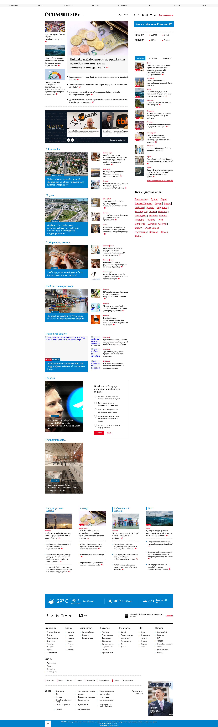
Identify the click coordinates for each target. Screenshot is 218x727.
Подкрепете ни (83, 705)
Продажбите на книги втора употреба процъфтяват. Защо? (160, 160)
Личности (144, 641)
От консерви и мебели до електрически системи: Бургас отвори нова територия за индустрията (63, 229)
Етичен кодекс (104, 697)
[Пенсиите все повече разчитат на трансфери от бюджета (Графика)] (95, 263)
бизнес (60, 680)
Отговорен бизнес (88, 638)
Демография (106, 638)
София (138, 228)
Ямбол (138, 236)
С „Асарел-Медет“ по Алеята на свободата (159, 104)
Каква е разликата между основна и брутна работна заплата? (65, 273)
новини (116, 680)
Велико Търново (143, 203)
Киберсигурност (126, 641)
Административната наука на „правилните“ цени (159, 125)
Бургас (154, 199)
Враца (167, 203)
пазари (79, 680)
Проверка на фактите (107, 691)
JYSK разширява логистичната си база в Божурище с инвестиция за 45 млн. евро (126, 557)
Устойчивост (68, 5)
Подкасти (160, 635)
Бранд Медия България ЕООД (63, 701)
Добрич (150, 207)
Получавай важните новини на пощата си (146, 614)
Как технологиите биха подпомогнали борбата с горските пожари (113, 365)
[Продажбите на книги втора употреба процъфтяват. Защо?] (139, 160)
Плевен (163, 215)
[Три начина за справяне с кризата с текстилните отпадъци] (95, 352)
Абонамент (81, 694)
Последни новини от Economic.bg (160, 181)
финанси (70, 680)
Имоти (69, 647)
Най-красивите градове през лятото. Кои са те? (159, 149)
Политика (105, 632)
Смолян (162, 224)
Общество (95, 5)
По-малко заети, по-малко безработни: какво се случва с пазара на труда (115, 276)
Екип (57, 694)
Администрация (107, 653)
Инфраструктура (52, 638)
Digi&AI (123, 632)
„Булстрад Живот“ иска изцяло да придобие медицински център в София (115, 203)
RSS (85, 616)
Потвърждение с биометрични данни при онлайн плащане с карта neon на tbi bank (115, 321)
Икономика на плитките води (92, 555)
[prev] (68, 140)
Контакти (59, 697)
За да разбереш (104, 680)
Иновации (70, 638)
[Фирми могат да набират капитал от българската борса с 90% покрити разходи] (95, 228)
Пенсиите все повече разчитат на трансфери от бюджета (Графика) (115, 264)
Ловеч (152, 211)
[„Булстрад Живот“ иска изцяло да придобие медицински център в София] (95, 202)
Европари (50, 635)
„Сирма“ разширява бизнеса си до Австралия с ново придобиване (115, 217)
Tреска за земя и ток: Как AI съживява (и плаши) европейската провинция (158, 567)
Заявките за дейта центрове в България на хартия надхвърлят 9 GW (58, 546)
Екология (105, 650)
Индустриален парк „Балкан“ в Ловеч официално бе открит (125, 535)
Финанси (70, 644)
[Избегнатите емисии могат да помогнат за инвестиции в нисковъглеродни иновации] (95, 341)
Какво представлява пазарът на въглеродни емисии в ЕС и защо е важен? (58, 535)
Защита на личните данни (86, 691)
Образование (106, 641)
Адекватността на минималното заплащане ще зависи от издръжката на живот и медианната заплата (115, 159)
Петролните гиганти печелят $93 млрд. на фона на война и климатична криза (66, 366)
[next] (72, 140)
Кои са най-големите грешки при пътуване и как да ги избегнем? (159, 115)
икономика (50, 680)
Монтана (162, 211)
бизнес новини (128, 680)
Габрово (139, 207)
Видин (158, 203)
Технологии (122, 5)
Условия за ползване (106, 700)
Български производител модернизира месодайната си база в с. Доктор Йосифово (125, 546)
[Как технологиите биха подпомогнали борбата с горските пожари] (95, 364)
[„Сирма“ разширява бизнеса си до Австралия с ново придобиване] (95, 216)
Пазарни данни (52, 672)
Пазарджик (140, 215)
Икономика (13, 5)
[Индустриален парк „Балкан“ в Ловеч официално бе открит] (125, 521)
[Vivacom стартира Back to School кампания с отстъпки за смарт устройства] (95, 307)
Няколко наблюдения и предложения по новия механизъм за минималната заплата (159, 138)
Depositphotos (114, 725)
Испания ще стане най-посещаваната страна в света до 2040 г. (159, 83)
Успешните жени (162, 650)
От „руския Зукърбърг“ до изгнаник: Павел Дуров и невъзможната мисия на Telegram (63, 423)
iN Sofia (159, 647)
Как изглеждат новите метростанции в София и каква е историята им (63, 487)
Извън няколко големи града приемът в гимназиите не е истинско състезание (91, 546)
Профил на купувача (63, 705)
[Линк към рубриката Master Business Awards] (55, 127)
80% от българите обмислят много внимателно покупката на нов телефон (115, 294)
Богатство (144, 638)
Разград (151, 219)
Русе (160, 219)
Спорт (143, 647)
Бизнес (40, 5)
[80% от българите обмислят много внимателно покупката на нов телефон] (95, 293)
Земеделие (50, 647)
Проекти (177, 5)
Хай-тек (123, 644)
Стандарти (85, 635)
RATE (158, 638)
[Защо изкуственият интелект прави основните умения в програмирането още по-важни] (139, 171)
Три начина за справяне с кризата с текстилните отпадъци (113, 354)
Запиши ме (169, 615)
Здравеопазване (107, 644)
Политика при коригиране (86, 697)
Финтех (123, 647)
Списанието (51, 669)
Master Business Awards (165, 644)
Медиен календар (84, 710)
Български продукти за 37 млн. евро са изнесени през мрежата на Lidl (65, 317)
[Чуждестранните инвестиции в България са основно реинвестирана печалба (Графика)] (66, 164)
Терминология (51, 663)
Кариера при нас (83, 700)
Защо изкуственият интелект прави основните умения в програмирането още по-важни (160, 173)
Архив (109, 432)
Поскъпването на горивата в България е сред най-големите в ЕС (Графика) (115, 186)
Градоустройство (107, 647)
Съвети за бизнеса (88, 632)
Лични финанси (107, 635)
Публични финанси (53, 632)
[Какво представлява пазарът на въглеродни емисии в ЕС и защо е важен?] (58, 521)
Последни (140, 58)
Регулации (70, 650)
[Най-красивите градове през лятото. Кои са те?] (139, 149)
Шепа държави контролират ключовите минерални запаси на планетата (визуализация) (59, 569)
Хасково (153, 232)
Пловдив (139, 219)
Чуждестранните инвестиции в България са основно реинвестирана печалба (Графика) (65, 182)
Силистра (140, 224)
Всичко (204, 5)
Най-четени (153, 58)
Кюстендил (141, 211)
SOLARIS (160, 653)
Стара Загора (152, 228)
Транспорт (50, 644)
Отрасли (70, 635)
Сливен (152, 224)
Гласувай (99, 433)
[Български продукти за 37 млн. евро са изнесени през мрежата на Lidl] (66, 301)
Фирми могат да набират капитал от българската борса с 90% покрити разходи (115, 229)
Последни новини (166, 15)
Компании (70, 632)
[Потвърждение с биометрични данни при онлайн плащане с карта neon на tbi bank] (95, 319)
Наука (143, 632)
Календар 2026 (162, 632)
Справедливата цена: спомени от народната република (92, 564)
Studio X (116, 723)
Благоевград (141, 199)
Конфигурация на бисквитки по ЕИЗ (106, 706)
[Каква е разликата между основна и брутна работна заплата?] (66, 257)
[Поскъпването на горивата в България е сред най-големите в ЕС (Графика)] (95, 184)
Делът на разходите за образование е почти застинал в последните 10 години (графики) (114, 251)
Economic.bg (91, 680)
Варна (164, 199)
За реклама (60, 691)
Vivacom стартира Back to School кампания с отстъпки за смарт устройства (115, 308)
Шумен (164, 232)
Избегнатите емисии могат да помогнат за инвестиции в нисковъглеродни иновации (115, 342)
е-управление (125, 638)
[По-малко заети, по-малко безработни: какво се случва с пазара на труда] (95, 275)
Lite (150, 5)
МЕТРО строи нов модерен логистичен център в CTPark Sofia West (125, 567)
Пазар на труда (52, 653)
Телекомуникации (127, 635)
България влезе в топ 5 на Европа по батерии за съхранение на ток (113, 174)
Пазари (69, 641)
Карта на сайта (105, 694)
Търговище (141, 232)
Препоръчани (166, 58)
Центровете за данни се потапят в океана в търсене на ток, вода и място (159, 94)
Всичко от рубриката (118, 140)
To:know (49, 666)
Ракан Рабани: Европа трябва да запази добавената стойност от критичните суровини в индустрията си (58, 558)
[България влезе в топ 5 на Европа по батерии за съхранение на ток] (95, 172)
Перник (153, 215)
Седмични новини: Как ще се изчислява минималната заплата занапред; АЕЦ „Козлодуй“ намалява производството (158, 70)
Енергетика (51, 641)
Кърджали (162, 207)
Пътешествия (145, 635)
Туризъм (49, 650)
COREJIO (160, 641)
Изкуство (144, 644)
